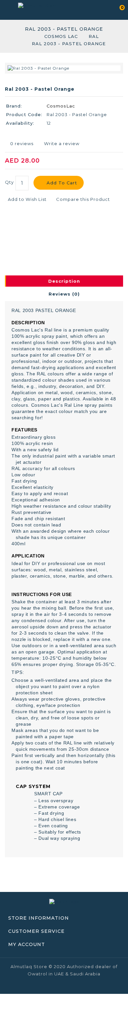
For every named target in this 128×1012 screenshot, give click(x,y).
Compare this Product (82, 199)
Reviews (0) (64, 294)
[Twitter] (64, 986)
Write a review (61, 143)
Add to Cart (62, 182)
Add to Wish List (27, 199)
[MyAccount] (106, 9)
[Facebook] (53, 986)
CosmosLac (61, 106)
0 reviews (21, 143)
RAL (94, 36)
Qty (9, 182)
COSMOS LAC (61, 36)
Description (64, 281)
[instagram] (75, 986)
